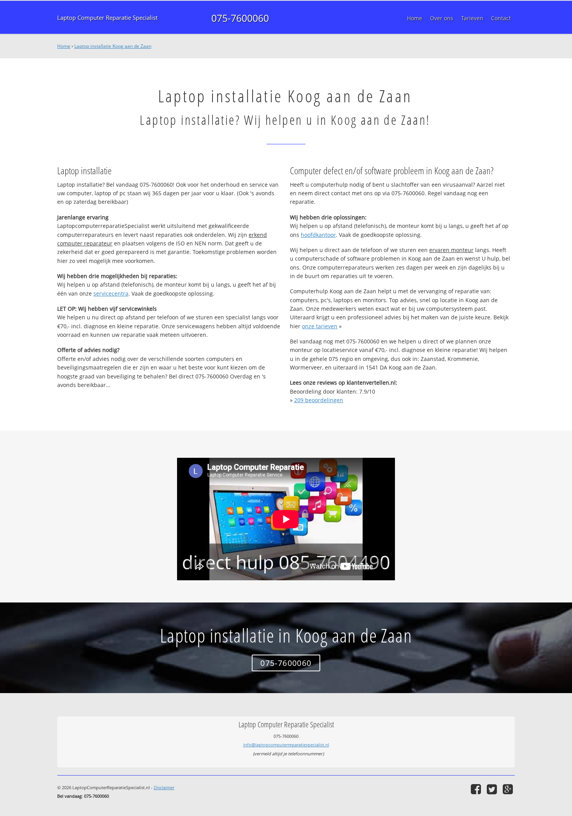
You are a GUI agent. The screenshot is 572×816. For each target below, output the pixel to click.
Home (63, 46)
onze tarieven (319, 326)
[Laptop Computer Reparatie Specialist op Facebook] (477, 789)
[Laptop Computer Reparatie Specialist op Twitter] (493, 789)
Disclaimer (164, 787)
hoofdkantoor (318, 234)
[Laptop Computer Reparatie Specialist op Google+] (509, 789)
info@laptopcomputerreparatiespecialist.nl (286, 745)
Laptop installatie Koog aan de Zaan (112, 46)
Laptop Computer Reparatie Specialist (107, 18)
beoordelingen (318, 400)
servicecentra (110, 293)
